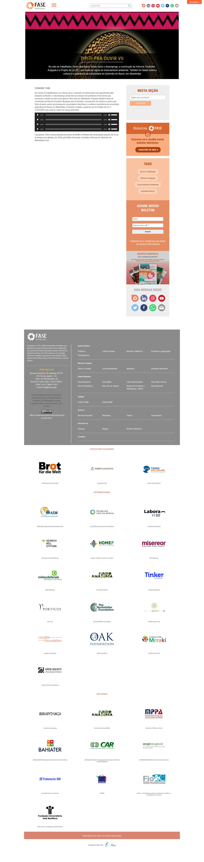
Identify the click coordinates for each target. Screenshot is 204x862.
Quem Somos (84, 346)
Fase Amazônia (84, 382)
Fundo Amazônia (102, 590)
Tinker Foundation (154, 590)
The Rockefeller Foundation (102, 621)
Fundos (81, 397)
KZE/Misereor (153, 558)
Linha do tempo (108, 351)
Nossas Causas (85, 363)
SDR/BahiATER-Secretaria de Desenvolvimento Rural (50, 760)
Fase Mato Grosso (158, 382)
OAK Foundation (102, 653)
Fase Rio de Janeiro (110, 386)
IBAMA (102, 793)
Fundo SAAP (107, 402)
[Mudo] (109, 115)
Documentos (156, 415)
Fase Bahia (106, 382)
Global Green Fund (154, 621)
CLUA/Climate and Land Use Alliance (102, 526)
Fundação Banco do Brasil (50, 793)
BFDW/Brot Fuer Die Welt (50, 483)
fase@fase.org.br (49, 387)
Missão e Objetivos (135, 351)
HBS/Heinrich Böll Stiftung (50, 558)
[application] (77, 115)
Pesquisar (141, 103)
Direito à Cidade (84, 369)
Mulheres (130, 369)
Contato (81, 437)
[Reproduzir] (38, 115)
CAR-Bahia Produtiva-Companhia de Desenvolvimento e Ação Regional (102, 760)
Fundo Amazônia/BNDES (102, 728)
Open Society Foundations (50, 685)
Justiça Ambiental (109, 369)
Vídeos (130, 415)
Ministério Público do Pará (154, 728)
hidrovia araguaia (147, 178)
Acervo (81, 410)
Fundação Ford (102, 483)
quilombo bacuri (148, 191)
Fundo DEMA (83, 402)
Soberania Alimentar (159, 369)
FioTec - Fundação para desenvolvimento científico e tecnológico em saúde (154, 794)
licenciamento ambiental (148, 184)
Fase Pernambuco (85, 386)
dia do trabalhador (148, 171)
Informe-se (83, 423)
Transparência (83, 355)
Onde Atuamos (84, 376)
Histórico (81, 351)
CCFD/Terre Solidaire (154, 483)
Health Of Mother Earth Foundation (102, 558)
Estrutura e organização (160, 351)
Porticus (50, 621)
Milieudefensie (50, 590)
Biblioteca (106, 415)
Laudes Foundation (50, 653)
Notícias (81, 429)
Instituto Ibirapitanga (50, 728)
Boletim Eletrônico (134, 429)
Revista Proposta (85, 415)
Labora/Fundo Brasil (154, 526)
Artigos (105, 429)
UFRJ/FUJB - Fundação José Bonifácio (50, 827)
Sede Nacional (157, 386)
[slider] (114, 115)
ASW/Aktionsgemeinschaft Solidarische (50, 526)
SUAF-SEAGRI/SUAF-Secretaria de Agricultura (154, 760)
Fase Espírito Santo (135, 382)
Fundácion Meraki (154, 653)
